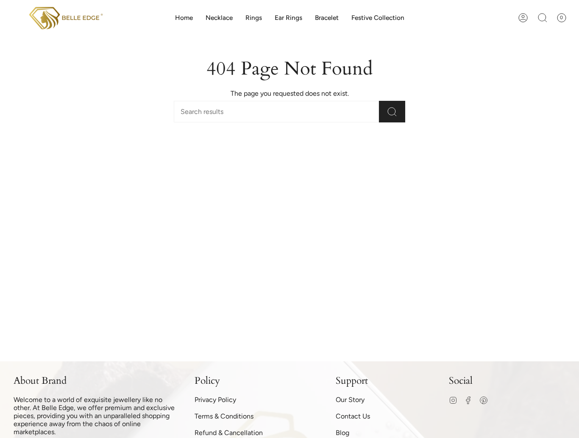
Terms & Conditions (224, 416)
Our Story (350, 400)
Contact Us (353, 416)
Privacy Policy (215, 400)
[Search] (392, 111)
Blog (342, 433)
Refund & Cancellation (229, 433)
